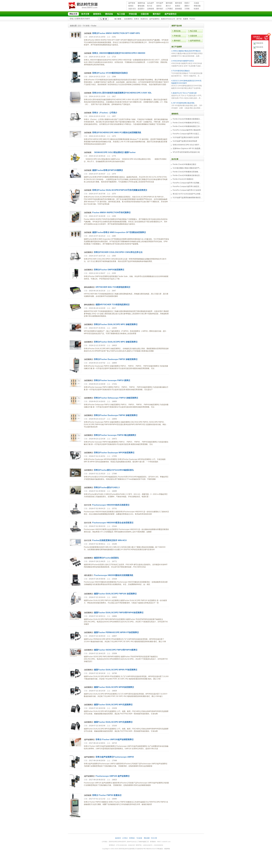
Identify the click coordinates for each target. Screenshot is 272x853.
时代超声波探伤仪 (159, 3)
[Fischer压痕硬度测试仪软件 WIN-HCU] (75, 545)
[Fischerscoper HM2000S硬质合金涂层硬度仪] (75, 532)
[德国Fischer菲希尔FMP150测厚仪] (75, 178)
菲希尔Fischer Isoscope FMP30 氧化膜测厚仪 (115, 435)
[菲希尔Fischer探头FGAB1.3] (75, 494)
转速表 (196, 9)
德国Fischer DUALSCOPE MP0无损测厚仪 (113, 704)
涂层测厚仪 (128, 19)
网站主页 (73, 14)
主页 (79, 26)
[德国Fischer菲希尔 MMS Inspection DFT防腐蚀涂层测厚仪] (75, 237)
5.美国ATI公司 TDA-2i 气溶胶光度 (184, 93)
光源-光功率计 (132, 9)
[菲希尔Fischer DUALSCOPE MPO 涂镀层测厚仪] (75, 331)
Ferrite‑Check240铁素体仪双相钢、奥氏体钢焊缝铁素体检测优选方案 (187, 172)
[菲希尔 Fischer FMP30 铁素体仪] (75, 817)
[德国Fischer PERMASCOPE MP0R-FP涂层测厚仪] (75, 640)
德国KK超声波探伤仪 (141, 3)
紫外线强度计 (178, 3)
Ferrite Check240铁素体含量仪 (184, 164)
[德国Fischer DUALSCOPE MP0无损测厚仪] (75, 713)
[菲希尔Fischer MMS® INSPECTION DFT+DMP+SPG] (75, 38)
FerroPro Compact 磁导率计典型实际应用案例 (187, 186)
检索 (103, 18)
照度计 (187, 3)
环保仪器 (133, 14)
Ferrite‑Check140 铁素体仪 (183, 179)
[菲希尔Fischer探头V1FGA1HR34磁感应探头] (75, 477)
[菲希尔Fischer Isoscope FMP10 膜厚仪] (75, 387)
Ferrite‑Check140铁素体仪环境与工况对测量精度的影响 (187, 123)
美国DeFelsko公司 (168, 19)
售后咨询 (259, 47)
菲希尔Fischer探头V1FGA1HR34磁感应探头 (114, 470)
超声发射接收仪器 (131, 3)
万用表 (187, 9)
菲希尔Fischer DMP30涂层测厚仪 (109, 269)
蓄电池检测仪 (141, 6)
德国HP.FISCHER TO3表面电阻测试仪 (113, 304)
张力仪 (149, 6)
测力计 (168, 6)
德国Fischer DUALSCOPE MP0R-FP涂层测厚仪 (115, 670)
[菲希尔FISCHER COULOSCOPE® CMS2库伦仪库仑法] (75, 261)
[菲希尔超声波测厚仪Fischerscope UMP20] (75, 768)
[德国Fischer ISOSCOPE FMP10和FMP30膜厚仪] (75, 656)
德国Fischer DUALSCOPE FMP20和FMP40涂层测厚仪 (119, 612)
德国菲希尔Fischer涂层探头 (106, 558)
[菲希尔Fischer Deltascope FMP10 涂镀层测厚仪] (75, 404)
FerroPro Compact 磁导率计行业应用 (187, 190)
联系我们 (132, 838)
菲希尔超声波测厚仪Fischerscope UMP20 (115, 757)
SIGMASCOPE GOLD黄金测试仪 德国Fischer (114, 152)
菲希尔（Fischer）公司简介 (104, 112)
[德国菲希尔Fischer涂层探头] (75, 566)
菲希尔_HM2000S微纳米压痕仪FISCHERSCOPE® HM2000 (118, 53)
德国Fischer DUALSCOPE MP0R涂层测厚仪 (114, 687)
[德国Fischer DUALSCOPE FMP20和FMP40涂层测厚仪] (75, 620)
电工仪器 (121, 14)
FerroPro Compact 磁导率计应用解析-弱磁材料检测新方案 (187, 183)
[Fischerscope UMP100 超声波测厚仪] (75, 787)
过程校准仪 (150, 9)
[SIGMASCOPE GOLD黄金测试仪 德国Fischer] (75, 162)
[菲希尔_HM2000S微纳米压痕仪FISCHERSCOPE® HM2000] (75, 63)
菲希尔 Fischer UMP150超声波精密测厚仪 (115, 739)
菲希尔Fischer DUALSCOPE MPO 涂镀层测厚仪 (116, 324)
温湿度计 (141, 9)
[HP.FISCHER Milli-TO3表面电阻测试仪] (75, 295)
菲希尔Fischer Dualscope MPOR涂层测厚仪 (114, 452)
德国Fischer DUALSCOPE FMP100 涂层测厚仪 (115, 593)
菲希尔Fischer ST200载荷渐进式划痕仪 (110, 73)
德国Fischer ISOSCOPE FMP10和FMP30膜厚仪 (115, 650)
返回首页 (118, 838)
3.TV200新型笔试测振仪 (180, 71)
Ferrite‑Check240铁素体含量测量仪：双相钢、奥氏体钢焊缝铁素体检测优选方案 (187, 119)
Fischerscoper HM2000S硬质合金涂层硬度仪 (112, 522)
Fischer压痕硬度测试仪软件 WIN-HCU (109, 540)
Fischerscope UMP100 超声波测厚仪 (113, 776)
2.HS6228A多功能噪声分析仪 (182, 61)
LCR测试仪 (169, 9)
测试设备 (109, 14)
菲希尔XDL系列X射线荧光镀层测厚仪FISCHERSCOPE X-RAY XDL (122, 93)
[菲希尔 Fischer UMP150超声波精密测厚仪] (75, 746)
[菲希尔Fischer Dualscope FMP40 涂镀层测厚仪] (75, 421)
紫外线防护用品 (169, 3)
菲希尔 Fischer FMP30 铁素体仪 (107, 795)
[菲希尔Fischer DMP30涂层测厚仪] (75, 278)
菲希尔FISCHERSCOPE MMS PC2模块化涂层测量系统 (116, 132)
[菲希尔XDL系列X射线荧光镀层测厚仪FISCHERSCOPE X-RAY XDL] (75, 104)
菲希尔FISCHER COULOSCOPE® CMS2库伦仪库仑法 (118, 252)
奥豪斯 (185, 19)
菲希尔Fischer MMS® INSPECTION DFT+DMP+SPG (116, 33)
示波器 (196, 3)
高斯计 (187, 6)
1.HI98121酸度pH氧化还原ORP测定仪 (186, 51)
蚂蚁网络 (167, 848)
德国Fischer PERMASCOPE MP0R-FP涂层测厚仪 (116, 632)
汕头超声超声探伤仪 (150, 3)
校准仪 (130, 6)
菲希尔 (136, 19)
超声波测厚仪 (154, 19)
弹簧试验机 (197, 6)
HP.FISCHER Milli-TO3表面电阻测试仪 (113, 287)
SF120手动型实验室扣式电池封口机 (186, 152)
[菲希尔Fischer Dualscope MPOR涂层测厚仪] (75, 459)
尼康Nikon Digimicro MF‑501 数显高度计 (187, 148)
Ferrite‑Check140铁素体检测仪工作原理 (187, 126)
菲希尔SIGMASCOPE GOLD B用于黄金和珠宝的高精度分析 (187, 145)
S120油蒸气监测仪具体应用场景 (185, 141)
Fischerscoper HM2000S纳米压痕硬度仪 (110, 505)
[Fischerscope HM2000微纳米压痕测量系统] (75, 586)
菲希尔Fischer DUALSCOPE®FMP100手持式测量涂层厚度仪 (119, 190)
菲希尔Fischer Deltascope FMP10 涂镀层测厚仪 (116, 398)
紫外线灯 (159, 9)
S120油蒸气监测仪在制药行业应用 (186, 137)
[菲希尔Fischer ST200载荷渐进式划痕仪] (75, 83)
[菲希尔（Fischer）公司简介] (75, 121)
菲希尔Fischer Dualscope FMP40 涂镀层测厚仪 (116, 415)
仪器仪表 (145, 14)
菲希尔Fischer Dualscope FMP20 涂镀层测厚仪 (116, 359)
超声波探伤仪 (171, 14)
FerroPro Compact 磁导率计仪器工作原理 (187, 134)
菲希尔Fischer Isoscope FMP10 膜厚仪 (112, 380)
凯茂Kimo (144, 19)
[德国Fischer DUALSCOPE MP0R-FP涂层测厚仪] (75, 678)
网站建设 (160, 848)
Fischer (192, 19)
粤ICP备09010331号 (150, 848)
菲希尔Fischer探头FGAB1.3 (107, 487)
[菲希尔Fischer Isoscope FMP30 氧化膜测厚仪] (75, 441)
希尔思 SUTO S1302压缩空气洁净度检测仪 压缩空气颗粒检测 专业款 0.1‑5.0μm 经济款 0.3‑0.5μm (187, 194)
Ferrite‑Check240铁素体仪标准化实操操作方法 (187, 175)
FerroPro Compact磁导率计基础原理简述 (187, 130)
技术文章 (85, 14)
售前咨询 (259, 43)
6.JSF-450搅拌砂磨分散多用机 (183, 103)
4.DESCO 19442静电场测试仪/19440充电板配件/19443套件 (186, 82)
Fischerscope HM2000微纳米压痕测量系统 (113, 575)
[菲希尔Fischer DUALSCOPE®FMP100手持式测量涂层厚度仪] (75, 204)
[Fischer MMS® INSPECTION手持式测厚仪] (75, 222)
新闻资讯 (97, 14)
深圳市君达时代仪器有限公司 (83, 6)
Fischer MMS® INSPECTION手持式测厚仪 (111, 212)
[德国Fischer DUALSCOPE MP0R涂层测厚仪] (75, 695)
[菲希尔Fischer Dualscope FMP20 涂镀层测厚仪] (75, 372)
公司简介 (125, 838)
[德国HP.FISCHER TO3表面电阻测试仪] (75, 311)
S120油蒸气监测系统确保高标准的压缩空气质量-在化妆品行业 (187, 198)
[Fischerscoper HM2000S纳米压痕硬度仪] (75, 515)
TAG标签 (86, 26)
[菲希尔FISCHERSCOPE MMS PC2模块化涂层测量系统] (75, 137)
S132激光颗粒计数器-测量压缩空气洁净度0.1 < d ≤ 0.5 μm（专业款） (187, 168)
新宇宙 (179, 19)
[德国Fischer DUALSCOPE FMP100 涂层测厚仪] (75, 605)
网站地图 (147, 838)
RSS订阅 (154, 838)
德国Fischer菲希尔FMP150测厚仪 (107, 170)
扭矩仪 (159, 6)
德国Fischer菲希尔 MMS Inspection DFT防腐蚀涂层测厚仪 (119, 232)
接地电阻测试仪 (178, 9)
